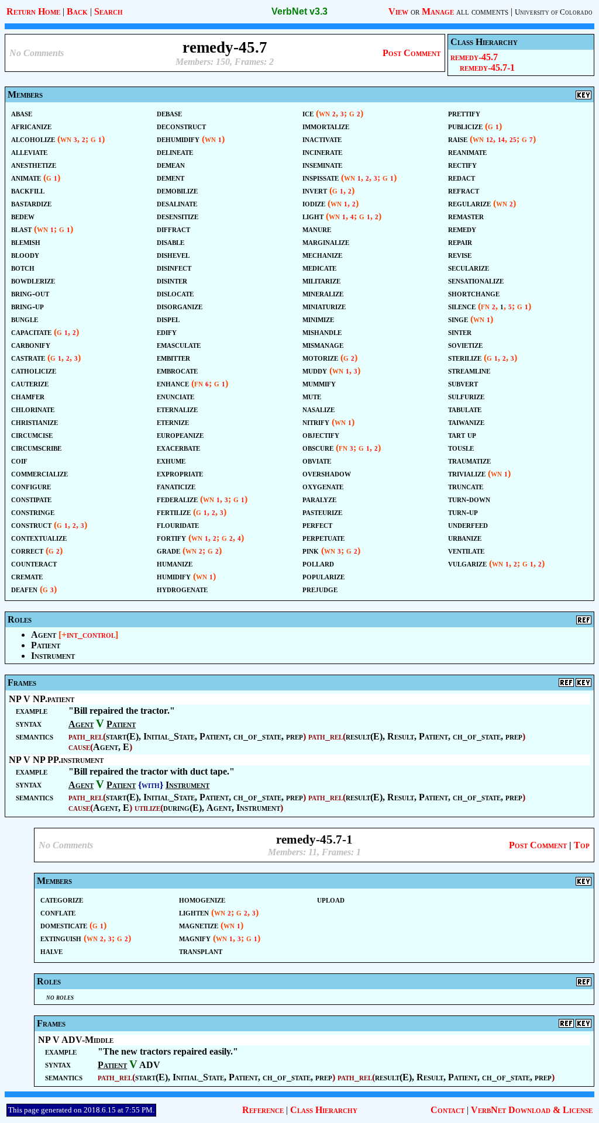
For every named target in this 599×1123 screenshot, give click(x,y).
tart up (462, 435)
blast (21, 229)
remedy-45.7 (474, 57)
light (312, 216)
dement (170, 177)
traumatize (469, 460)
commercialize (39, 473)
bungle (24, 319)
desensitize (177, 216)
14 (501, 140)
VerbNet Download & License (532, 1110)
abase (21, 113)
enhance (173, 383)
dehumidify (178, 139)
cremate (27, 576)
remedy (462, 229)
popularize (323, 576)
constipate (31, 499)
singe (458, 319)
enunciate (175, 396)
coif (19, 460)
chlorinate (32, 409)
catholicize (33, 370)
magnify (195, 938)
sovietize (465, 345)
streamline (469, 370)
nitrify (315, 422)
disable (170, 242)
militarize (321, 280)
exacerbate (178, 447)
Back (77, 11)
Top (582, 845)
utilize (147, 808)
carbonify (30, 345)
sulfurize (466, 396)
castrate (28, 357)
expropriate (180, 473)
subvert (463, 383)
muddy (314, 370)
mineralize (322, 293)
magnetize (198, 925)
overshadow (326, 473)
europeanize (180, 435)
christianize (34, 422)
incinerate (322, 152)
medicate (319, 267)
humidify (174, 576)
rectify (462, 165)
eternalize (177, 409)
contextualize (39, 538)
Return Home (33, 11)
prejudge (320, 589)
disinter (172, 280)
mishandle (322, 332)
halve (51, 951)
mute (311, 396)
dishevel (173, 255)
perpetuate (323, 538)
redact (461, 177)
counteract (34, 563)
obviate (316, 460)
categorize (61, 899)
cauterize (30, 383)
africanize (31, 126)
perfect (317, 525)
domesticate (63, 925)
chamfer (27, 396)
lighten (194, 912)
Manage (438, 11)
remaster (466, 216)
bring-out (30, 293)
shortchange (474, 293)
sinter (459, 332)
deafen (24, 589)
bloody (25, 255)
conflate (57, 912)
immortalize (325, 126)
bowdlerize (33, 280)
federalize (177, 499)
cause (79, 747)
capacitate (31, 332)
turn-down (469, 499)
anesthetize (33, 165)
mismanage (322, 345)
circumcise (32, 435)
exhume (171, 460)
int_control (91, 635)
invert (314, 190)
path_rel (85, 736)
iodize (313, 203)
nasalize (318, 409)
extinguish (60, 938)
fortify (171, 538)
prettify (464, 113)
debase (169, 113)
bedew (23, 216)
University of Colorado (554, 12)
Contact (447, 1110)
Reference (263, 1110)
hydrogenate (182, 589)
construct (31, 525)
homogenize (202, 899)
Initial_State (169, 736)
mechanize (322, 255)
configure (31, 486)
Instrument (53, 656)
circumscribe (36, 447)
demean (171, 165)
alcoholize (33, 139)
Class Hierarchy (323, 1110)
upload (331, 899)
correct (27, 550)
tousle (461, 447)
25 (513, 140)
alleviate (29, 152)
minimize (318, 319)
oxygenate (322, 486)
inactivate (322, 139)
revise (459, 255)
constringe (32, 512)
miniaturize (324, 306)
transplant (200, 951)
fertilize (174, 512)
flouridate (178, 525)
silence (462, 306)
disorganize (179, 306)
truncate (465, 486)
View (398, 11)
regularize (469, 203)
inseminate (322, 165)
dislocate (175, 293)
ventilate (466, 550)
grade (168, 550)
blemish (25, 242)
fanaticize (176, 486)
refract (463, 190)
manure (316, 229)
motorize (320, 357)
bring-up (27, 306)
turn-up (463, 512)
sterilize (464, 357)
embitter (173, 357)
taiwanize (466, 422)
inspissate (320, 177)
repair (460, 242)
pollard (318, 563)
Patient (45, 645)
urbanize (464, 538)
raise (457, 139)
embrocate (177, 370)
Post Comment (411, 53)
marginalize (325, 242)
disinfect (174, 267)
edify (167, 332)
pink (310, 550)
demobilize (177, 190)
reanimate (467, 152)
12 (489, 140)
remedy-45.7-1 (487, 67)
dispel (168, 319)
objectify (320, 435)
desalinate (177, 203)
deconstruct (181, 126)
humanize (174, 563)
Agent (43, 635)
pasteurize (322, 512)
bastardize (31, 203)
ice (308, 113)
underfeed (468, 525)
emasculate (179, 345)
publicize (465, 126)
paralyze (319, 499)
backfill (27, 190)
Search (108, 11)
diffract (173, 229)
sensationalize (476, 280)
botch (23, 267)
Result (400, 736)
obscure (317, 447)
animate (26, 177)
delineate (175, 152)
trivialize (467, 473)
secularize (468, 267)
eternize (173, 422)
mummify (319, 383)
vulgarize (467, 563)
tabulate (464, 409)
